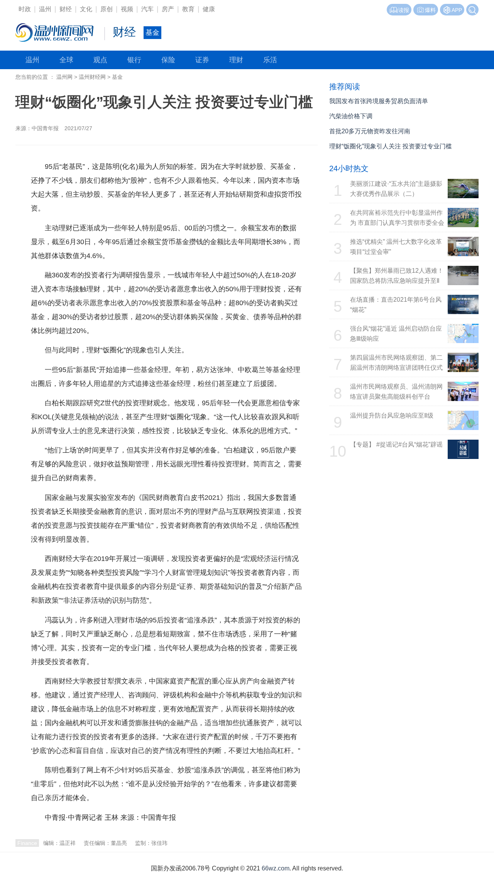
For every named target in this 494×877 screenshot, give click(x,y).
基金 (117, 77)
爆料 (430, 10)
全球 (66, 60)
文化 (86, 9)
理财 (236, 60)
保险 (168, 60)
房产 (168, 9)
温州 (45, 9)
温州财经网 (92, 77)
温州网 (64, 77)
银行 (134, 60)
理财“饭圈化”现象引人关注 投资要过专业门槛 (390, 146)
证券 (202, 60)
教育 (188, 9)
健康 (209, 9)
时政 (25, 9)
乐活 (270, 60)
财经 (65, 9)
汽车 (147, 9)
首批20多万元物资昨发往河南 (369, 131)
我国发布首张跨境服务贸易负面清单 (378, 101)
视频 (127, 9)
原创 (106, 9)
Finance (27, 843)
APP (457, 10)
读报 (403, 10)
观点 (100, 60)
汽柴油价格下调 (350, 116)
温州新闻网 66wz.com (100, 832)
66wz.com (275, 868)
